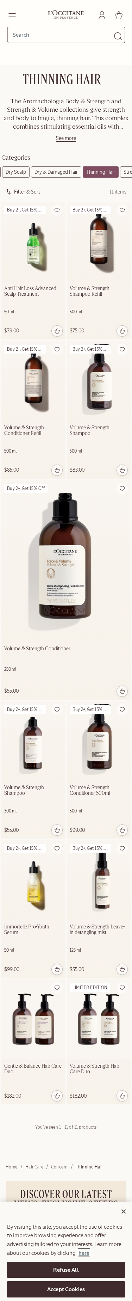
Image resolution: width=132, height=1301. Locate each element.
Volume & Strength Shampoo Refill (89, 291)
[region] (66, 1251)
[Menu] (11, 15)
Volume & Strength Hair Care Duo (94, 1069)
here (83, 1252)
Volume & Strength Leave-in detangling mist (97, 930)
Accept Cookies (66, 1289)
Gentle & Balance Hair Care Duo (33, 1069)
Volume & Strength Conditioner (37, 648)
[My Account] (102, 15)
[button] (57, 210)
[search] (63, 34)
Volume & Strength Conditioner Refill (24, 430)
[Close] (123, 1211)
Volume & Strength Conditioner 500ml (90, 790)
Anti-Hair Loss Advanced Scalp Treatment (30, 291)
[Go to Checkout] (118, 15)
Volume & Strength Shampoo (89, 430)
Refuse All (66, 1269)
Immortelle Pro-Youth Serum (26, 930)
